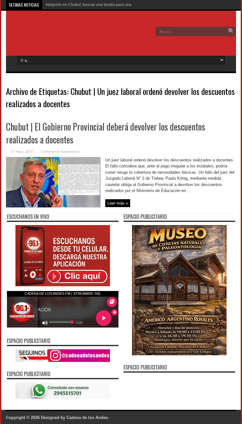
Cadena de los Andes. (87, 417)
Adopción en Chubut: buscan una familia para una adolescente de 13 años (109, 5)
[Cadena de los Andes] (52, 36)
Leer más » (117, 203)
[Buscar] (231, 31)
